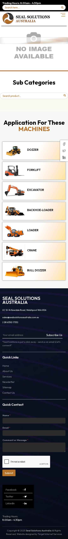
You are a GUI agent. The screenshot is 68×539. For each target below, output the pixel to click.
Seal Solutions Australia (38, 530)
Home (5, 365)
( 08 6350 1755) (10, 322)
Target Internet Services (50, 534)
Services (7, 376)
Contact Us (8, 392)
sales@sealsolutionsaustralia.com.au (20, 317)
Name (7, 415)
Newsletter (8, 382)
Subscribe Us (54, 335)
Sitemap (7, 387)
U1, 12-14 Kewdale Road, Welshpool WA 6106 (24, 310)
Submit (9, 473)
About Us (7, 371)
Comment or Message (15, 440)
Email (6, 427)
